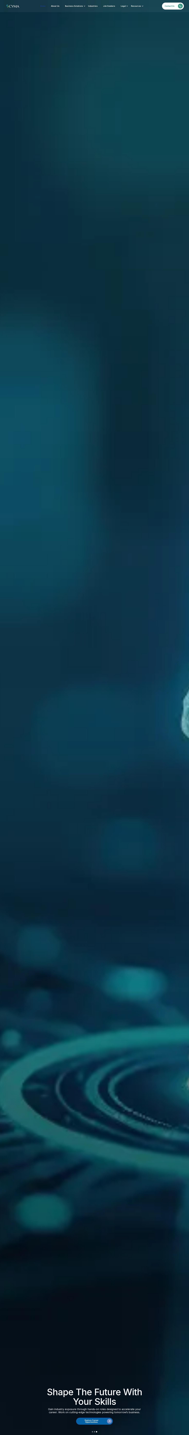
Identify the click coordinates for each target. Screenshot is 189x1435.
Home (43, 6)
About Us (55, 6)
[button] (76, 6)
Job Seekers (109, 6)
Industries (93, 6)
